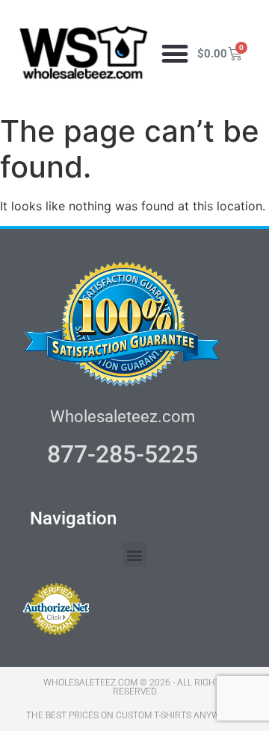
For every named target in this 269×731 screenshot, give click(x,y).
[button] (175, 54)
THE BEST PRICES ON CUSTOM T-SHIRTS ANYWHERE (134, 715)
